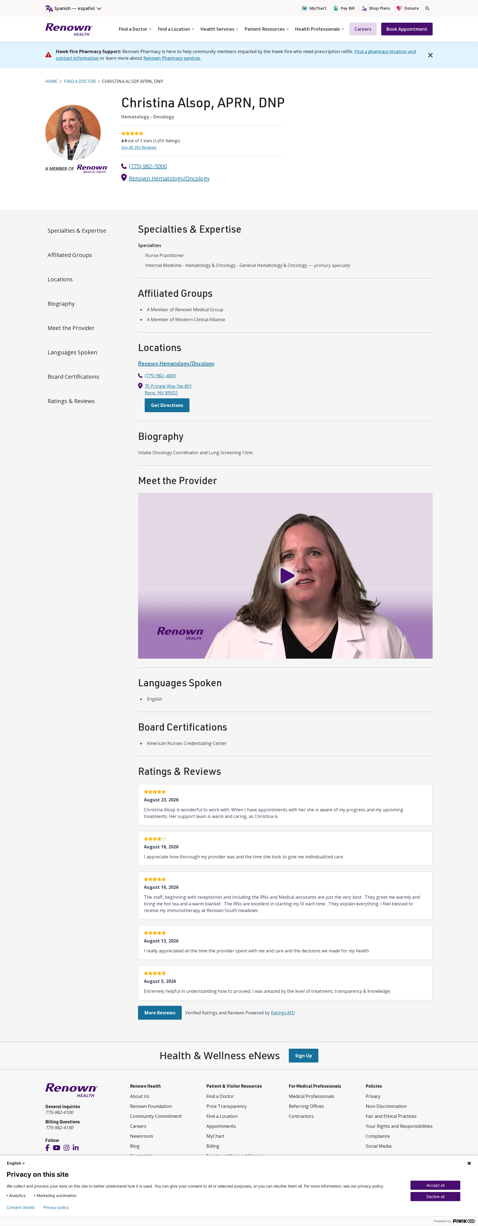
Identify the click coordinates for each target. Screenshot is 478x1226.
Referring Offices (306, 1106)
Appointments (221, 1126)
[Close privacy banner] (469, 1163)
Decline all (435, 1196)
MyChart (318, 8)
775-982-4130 (59, 1127)
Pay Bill (348, 8)
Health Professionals (317, 29)
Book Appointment (406, 29)
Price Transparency (226, 1106)
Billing (212, 1146)
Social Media (378, 1146)
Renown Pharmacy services (171, 58)
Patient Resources (265, 29)
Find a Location (174, 29)
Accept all (436, 1185)
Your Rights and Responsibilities (399, 1126)
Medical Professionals (311, 1096)
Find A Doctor (80, 81)
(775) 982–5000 (148, 166)
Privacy (373, 1096)
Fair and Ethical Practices (391, 1116)
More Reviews (159, 1013)
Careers (363, 29)
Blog (135, 1146)
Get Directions (167, 405)
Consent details (21, 1207)
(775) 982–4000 (160, 376)
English (14, 1163)
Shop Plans (379, 8)
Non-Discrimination (386, 1106)
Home (51, 81)
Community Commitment (156, 1116)
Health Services (217, 29)
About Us (139, 1096)
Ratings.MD (283, 1013)
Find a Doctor (133, 29)
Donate (411, 8)
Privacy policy (56, 1207)
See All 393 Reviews (139, 147)
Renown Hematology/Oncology (169, 178)
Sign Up (303, 1056)
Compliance (378, 1136)
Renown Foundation (151, 1106)
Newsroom (141, 1136)
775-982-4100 (59, 1112)
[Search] (427, 8)
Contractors (301, 1116)
